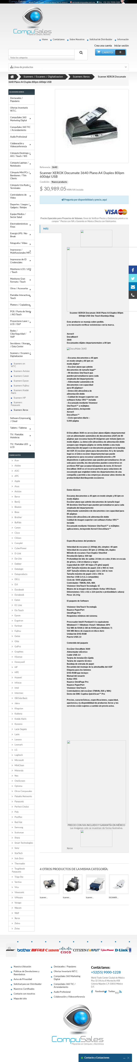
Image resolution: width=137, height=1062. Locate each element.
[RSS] (121, 992)
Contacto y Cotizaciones (96, 1058)
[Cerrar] (128, 1058)
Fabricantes (15, 455)
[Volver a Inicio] (12, 77)
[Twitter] (133, 278)
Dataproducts (20, 574)
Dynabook (19, 595)
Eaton (17, 600)
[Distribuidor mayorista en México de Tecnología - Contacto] (68, 2)
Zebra (17, 923)
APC (16, 476)
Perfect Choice (21, 807)
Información (123, 40)
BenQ (17, 502)
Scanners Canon (21, 376)
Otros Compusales (23, 791)
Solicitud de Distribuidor (101, 40)
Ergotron (18, 621)
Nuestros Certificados (24, 989)
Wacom (18, 908)
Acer (16, 461)
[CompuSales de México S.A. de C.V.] (77, 1024)
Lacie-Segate (20, 729)
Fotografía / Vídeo (18, 243)
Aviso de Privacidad (23, 979)
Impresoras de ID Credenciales (18, 261)
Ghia (16, 641)
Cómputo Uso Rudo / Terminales (20, 186)
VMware (18, 898)
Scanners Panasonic (16, 404)
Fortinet (18, 626)
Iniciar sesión (121, 46)
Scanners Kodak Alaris (20, 391)
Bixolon (17, 507)
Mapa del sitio (20, 999)
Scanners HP (20, 398)
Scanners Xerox (21, 410)
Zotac (17, 929)
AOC (16, 471)
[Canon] (52, 948)
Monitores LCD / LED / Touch (20, 270)
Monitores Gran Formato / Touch (18, 280)
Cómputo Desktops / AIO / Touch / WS (20, 154)
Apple (17, 481)
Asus (16, 486)
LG (15, 750)
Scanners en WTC (18, 365)
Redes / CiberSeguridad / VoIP (18, 334)
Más (45, 229)
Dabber (18, 564)
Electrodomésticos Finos (19, 225)
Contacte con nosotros (24, 994)
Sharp (17, 838)
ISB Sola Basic (20, 698)
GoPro (17, 647)
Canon (17, 528)
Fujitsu (17, 631)
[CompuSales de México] (30, 21)
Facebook (99, 991)
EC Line (18, 605)
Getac (17, 636)
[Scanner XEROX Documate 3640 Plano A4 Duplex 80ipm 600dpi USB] (92, 126)
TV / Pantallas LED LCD (19, 445)
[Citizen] (80, 948)
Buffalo (17, 523)
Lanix (16, 734)
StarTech (18, 853)
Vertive (18, 882)
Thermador (19, 864)
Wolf (16, 913)
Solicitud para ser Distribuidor (28, 984)
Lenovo (18, 740)
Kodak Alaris (20, 719)
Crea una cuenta (103, 46)
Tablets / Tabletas (18, 428)
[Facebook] (133, 270)
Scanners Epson (21, 381)
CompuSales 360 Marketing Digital (18, 119)
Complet (18, 543)
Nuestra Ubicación (22, 967)
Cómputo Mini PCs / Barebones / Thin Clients (20, 176)
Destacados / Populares (16, 99)
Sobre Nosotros (77, 40)
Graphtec (18, 652)
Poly (16, 812)
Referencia (45, 167)
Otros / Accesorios (19, 289)
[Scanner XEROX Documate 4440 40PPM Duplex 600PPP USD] (73, 884)
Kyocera (18, 724)
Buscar (81, 56)
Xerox (17, 918)
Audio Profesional (18, 137)
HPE (16, 672)
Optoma (18, 786)
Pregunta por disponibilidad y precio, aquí (85, 200)
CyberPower (20, 548)
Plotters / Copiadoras (20, 305)
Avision (17, 492)
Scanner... (44, 897)
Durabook (19, 590)
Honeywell (19, 662)
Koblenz (18, 714)
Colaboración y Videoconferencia (18, 145)
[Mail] (133, 286)
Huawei (18, 678)
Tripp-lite (18, 877)
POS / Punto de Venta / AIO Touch (20, 313)
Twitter (111, 991)
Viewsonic (19, 892)
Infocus (18, 683)
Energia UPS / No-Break (19, 235)
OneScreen (19, 781)
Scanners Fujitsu (21, 386)
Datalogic (18, 569)
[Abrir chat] (124, 1058)
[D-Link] (122, 948)
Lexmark (18, 745)
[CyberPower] (108, 948)
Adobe (17, 466)
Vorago (17, 903)
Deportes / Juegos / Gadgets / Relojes (19, 206)
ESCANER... (113, 897)
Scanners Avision (22, 371)
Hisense (18, 657)
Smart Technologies (23, 843)
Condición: (45, 182)
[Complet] (94, 948)
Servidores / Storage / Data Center (20, 345)
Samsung (18, 827)
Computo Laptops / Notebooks (19, 164)
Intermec (18, 693)
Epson (17, 616)
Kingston (18, 709)
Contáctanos (59, 40)
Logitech (18, 755)
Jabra (17, 703)
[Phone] (133, 295)
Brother (18, 517)
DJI (16, 585)
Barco (17, 497)
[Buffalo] (38, 948)
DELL (17, 579)
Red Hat (18, 822)
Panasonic (19, 802)
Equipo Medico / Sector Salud (18, 215)
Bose (16, 512)
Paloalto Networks (23, 796)
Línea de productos (23, 67)
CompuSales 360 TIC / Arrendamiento (20, 128)
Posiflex (18, 817)
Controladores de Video (18, 196)
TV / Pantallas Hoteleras (16, 436)
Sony (16, 848)
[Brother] (24, 948)
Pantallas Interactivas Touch (20, 296)
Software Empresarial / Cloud (20, 419)
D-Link (17, 554)
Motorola (18, 771)
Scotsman (19, 833)
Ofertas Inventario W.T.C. (19, 109)
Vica (16, 887)
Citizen (17, 538)
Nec (16, 776)
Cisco (17, 533)
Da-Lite (18, 559)
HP (16, 667)
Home (45, 40)
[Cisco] (66, 948)
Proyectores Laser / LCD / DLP (19, 322)
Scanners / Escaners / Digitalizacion (20, 354)
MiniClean (19, 765)
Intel (16, 688)
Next (127, 948)
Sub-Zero (18, 858)
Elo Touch (19, 610)
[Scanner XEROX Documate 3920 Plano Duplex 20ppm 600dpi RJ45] (49, 884)
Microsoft (19, 760)
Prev (9, 948)
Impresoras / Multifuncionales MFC (20, 251)
